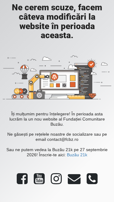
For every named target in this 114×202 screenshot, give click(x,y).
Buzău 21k (77, 154)
